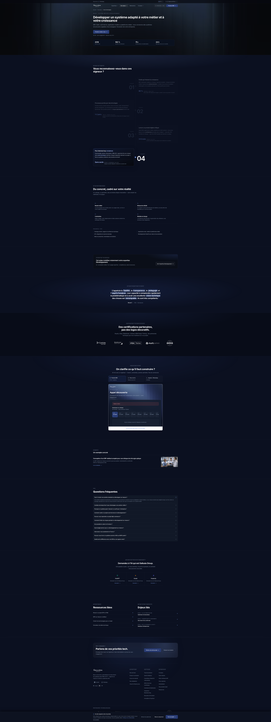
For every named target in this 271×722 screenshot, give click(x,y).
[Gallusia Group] (98, 670)
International (162, 684)
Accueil (94, 9)
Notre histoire (162, 675)
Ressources (161, 689)
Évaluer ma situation (168, 650)
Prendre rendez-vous (100, 31)
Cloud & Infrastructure (135, 684)
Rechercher (160, 5)
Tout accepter (171, 716)
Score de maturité (134, 678)
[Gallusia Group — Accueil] (97, 5)
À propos (140, 5)
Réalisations (132, 5)
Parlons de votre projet (151, 650)
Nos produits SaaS (163, 686)
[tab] (117, 379)
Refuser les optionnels (146, 716)
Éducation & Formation (149, 695)
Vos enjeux (123, 5)
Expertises (114, 5)
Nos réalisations (133, 681)
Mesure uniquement (159, 716)
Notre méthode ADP (163, 678)
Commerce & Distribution (150, 688)
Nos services (133, 672)
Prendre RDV (171, 5)
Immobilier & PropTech (149, 698)
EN (102, 685)
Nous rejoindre (162, 681)
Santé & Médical (148, 675)
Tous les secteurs (148, 672)
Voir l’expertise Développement (164, 263)
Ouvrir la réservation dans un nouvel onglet (135, 428)
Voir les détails (96, 719)
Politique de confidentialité (128, 717)
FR (99, 685)
